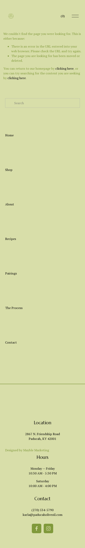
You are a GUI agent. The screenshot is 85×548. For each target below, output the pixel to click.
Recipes (10, 239)
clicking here (64, 68)
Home (9, 135)
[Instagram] (48, 528)
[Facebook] (36, 528)
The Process (14, 308)
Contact (11, 342)
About (9, 204)
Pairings (11, 273)
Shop (8, 170)
